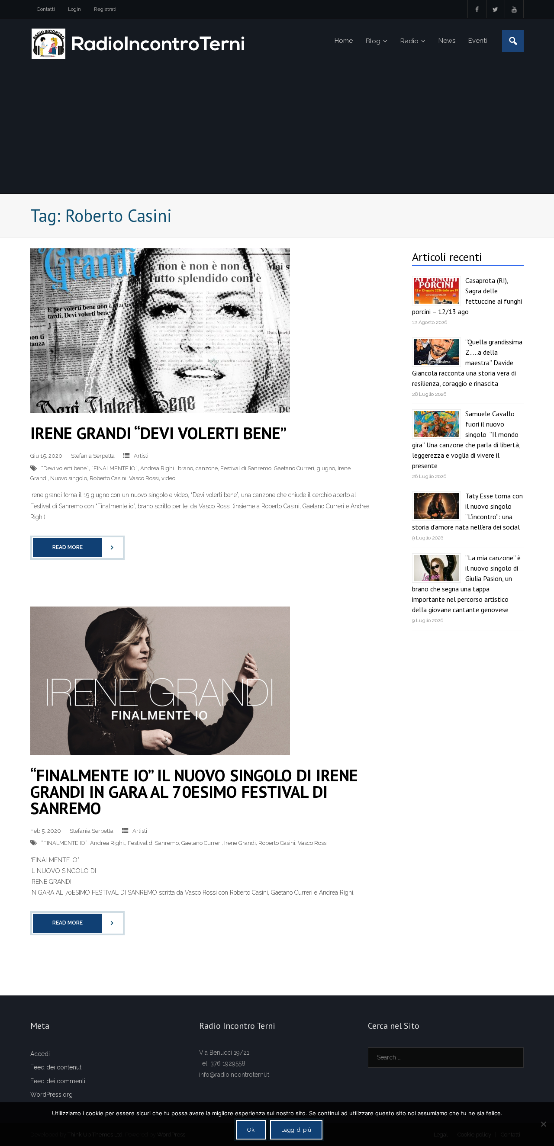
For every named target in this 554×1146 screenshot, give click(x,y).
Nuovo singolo (68, 478)
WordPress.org (51, 1094)
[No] (543, 1124)
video (168, 478)
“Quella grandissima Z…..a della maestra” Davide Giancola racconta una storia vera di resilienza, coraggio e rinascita (467, 362)
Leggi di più (296, 1130)
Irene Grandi (240, 843)
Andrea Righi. (157, 468)
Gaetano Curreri (294, 468)
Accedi (40, 1053)
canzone (207, 468)
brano (185, 468)
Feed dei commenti (57, 1081)
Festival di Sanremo (245, 468)
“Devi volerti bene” (65, 468)
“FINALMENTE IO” (114, 468)
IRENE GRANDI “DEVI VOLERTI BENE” (158, 432)
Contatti (46, 9)
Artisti (141, 456)
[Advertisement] (277, 128)
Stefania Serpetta (93, 456)
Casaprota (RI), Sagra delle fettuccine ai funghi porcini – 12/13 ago (467, 296)
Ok (250, 1130)
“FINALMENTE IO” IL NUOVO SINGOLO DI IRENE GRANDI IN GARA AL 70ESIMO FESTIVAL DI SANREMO (194, 791)
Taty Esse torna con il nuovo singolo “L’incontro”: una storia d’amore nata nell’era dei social (467, 511)
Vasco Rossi (144, 478)
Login (74, 9)
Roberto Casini (108, 478)
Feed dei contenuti (56, 1067)
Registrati (105, 9)
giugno (326, 468)
